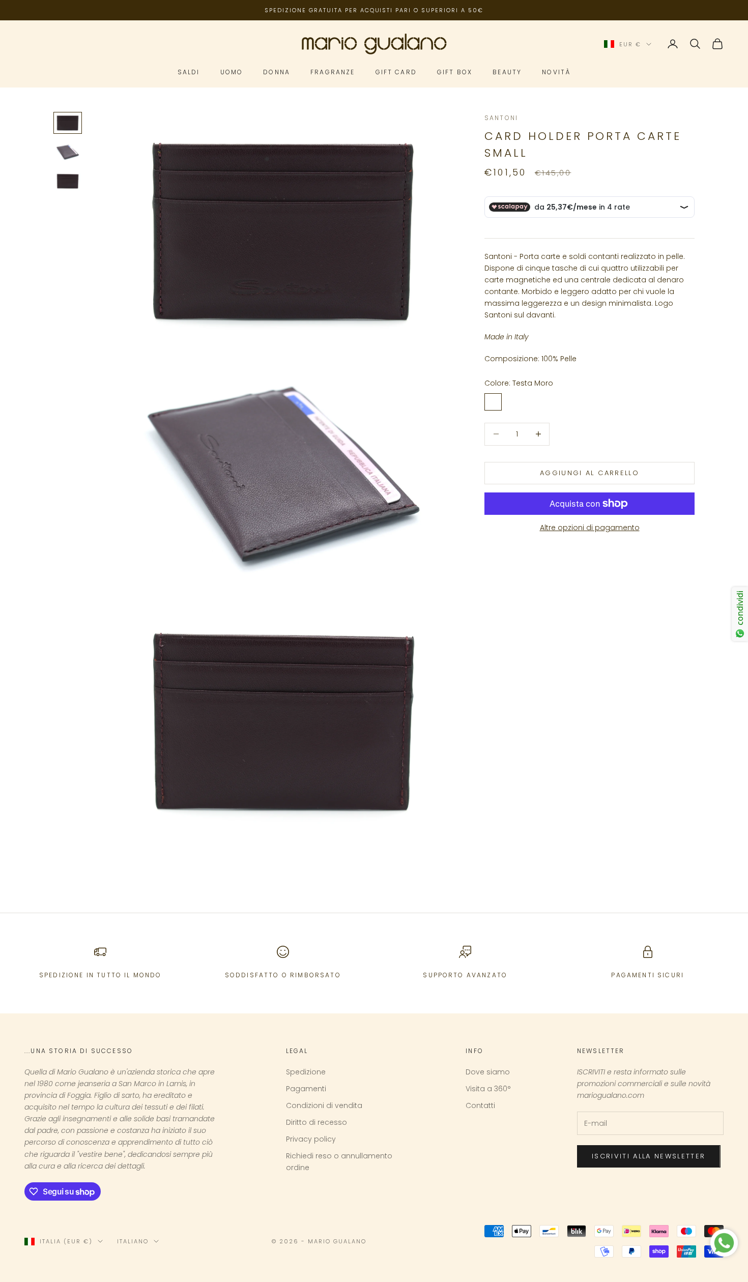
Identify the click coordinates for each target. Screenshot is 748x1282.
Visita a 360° (488, 1089)
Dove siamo (488, 1072)
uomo (231, 72)
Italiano (133, 1241)
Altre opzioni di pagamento (590, 527)
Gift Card (396, 72)
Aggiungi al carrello (589, 473)
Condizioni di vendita (324, 1105)
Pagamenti (306, 1089)
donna (276, 72)
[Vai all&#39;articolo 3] (67, 181)
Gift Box (454, 72)
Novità (556, 72)
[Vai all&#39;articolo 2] (67, 152)
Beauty (507, 72)
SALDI (189, 72)
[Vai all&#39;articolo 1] (67, 123)
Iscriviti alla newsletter (649, 1156)
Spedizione (306, 1072)
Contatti (480, 1105)
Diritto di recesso (316, 1122)
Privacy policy (311, 1139)
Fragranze (332, 72)
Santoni (501, 117)
